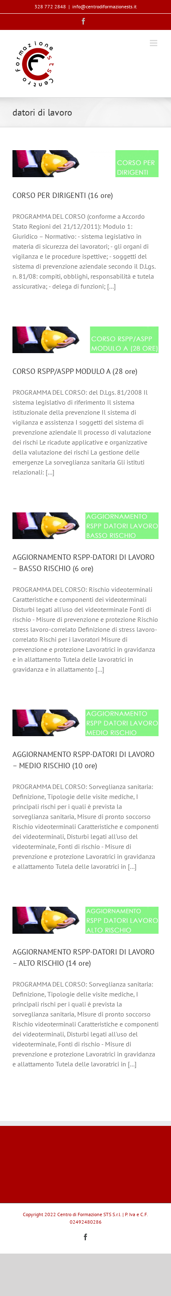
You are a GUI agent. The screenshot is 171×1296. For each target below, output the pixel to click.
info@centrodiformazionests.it (104, 6)
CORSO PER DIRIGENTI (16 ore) (62, 195)
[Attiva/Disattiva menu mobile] (154, 43)
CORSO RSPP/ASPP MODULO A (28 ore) (74, 371)
